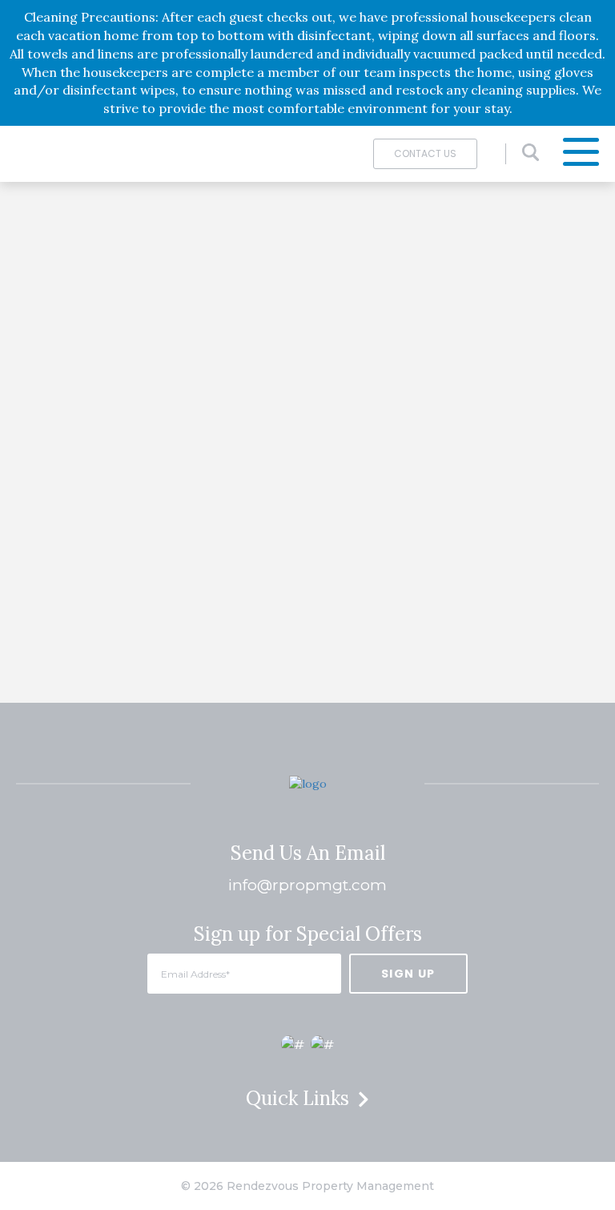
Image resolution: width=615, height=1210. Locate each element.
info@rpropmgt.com (307, 885)
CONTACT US (425, 153)
